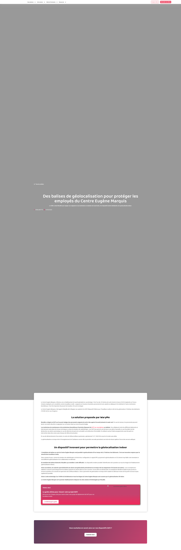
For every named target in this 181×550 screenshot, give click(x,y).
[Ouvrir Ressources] (65, 2)
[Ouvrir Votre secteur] (44, 2)
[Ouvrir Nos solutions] (35, 2)
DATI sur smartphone (98, 427)
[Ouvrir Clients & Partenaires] (56, 2)
